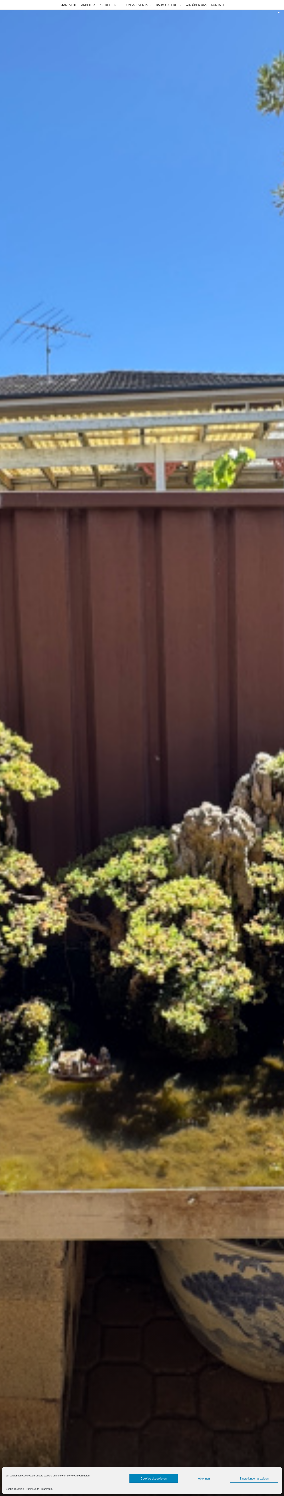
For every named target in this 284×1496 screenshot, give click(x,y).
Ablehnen (204, 1478)
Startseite (68, 5)
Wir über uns (196, 5)
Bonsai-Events (136, 5)
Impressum (47, 1489)
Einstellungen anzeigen (254, 1478)
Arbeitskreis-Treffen (98, 5)
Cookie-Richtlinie (15, 1489)
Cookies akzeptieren (154, 1478)
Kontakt (217, 5)
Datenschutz (32, 1489)
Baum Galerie (167, 5)
